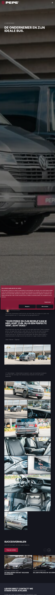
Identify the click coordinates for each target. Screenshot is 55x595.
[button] (49, 550)
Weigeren (27, 306)
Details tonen (48, 302)
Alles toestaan (45, 306)
